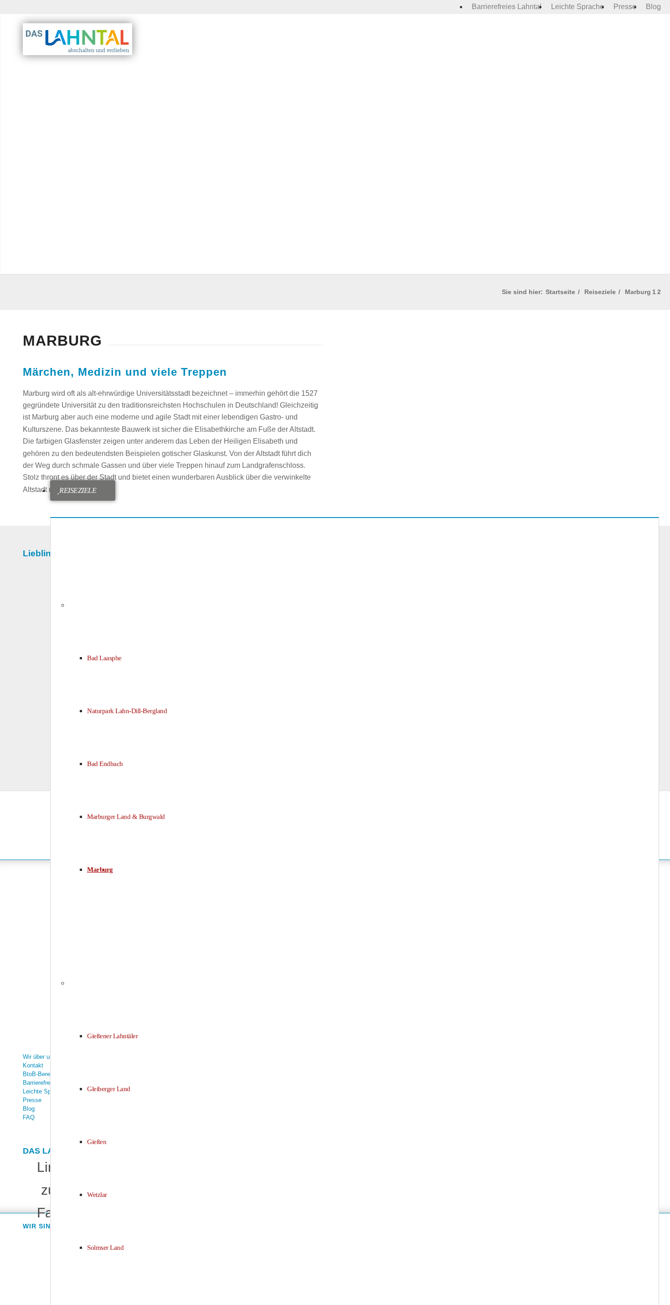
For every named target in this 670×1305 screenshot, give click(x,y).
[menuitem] (506, 7)
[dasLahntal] (77, 39)
